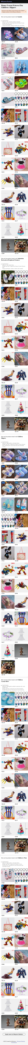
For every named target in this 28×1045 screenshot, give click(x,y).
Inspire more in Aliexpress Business (14, 1034)
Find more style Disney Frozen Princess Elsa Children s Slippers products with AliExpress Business (13, 11)
